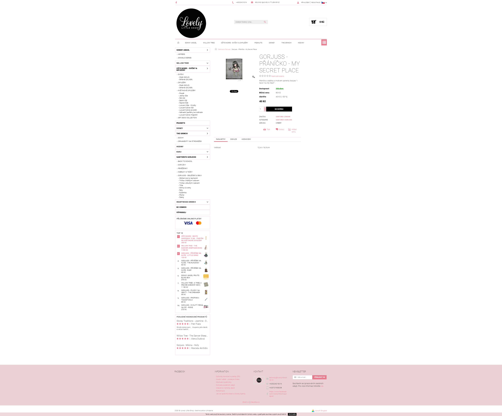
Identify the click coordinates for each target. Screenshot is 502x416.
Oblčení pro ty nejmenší (188, 178)
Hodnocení (246, 139)
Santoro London (283, 117)
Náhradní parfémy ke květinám (191, 112)
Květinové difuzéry (187, 90)
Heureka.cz (255, 402)
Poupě (181, 93)
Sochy (181, 138)
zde (322, 386)
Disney (272, 43)
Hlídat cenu (294, 130)
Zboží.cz (246, 402)
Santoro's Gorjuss (186, 157)
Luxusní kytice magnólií (188, 115)
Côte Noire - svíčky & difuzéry (234, 43)
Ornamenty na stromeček (190, 141)
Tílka (181, 185)
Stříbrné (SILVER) (185, 79)
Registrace (315, 2)
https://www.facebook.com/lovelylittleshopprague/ (278, 394)
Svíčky (181, 74)
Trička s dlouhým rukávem (189, 183)
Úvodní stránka (178, 42)
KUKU (178, 152)
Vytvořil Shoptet (321, 411)
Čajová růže (183, 103)
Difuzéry (182, 82)
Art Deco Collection (187, 118)
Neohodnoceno (277, 76)
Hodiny (301, 43)
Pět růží (182, 98)
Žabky (181, 197)
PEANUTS (258, 43)
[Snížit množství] (265, 110)
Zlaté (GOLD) (184, 77)
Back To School (185, 161)
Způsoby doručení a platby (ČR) (228, 376)
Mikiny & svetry (185, 188)
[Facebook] (176, 2)
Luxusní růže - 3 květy (187, 105)
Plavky (181, 195)
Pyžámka (182, 193)
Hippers (181, 54)
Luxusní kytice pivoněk (188, 110)
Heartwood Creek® (186, 202)
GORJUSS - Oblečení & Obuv (190, 175)
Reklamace (220, 391)
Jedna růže (183, 96)
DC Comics (181, 207)
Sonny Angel (191, 43)
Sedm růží (183, 100)
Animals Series (184, 58)
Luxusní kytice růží (186, 108)
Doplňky (182, 165)
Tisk (268, 129)
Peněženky (183, 168)
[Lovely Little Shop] (191, 23)
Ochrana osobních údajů (225, 385)
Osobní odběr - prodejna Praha (227, 379)
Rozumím (292, 414)
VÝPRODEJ (181, 212)
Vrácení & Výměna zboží (225, 388)
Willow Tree (209, 43)
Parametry (221, 139)
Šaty (181, 190)
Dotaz (281, 129)
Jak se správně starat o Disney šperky (230, 394)
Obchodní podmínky (223, 382)
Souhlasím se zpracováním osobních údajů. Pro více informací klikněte (308, 384)
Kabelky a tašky (185, 172)
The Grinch (286, 43)
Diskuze (233, 139)
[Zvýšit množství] (265, 108)
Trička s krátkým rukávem (189, 181)
